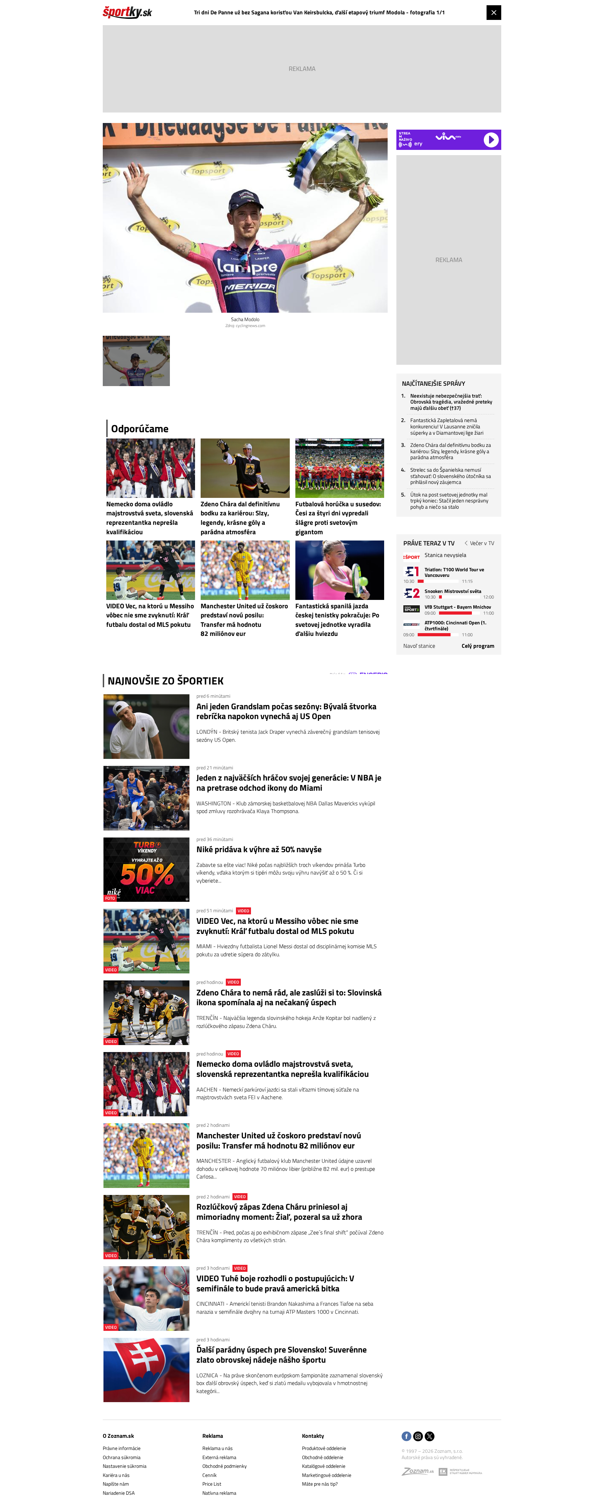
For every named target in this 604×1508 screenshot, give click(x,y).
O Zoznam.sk (118, 1435)
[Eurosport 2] (411, 593)
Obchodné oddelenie (322, 1457)
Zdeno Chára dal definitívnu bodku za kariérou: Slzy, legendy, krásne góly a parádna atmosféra (450, 451)
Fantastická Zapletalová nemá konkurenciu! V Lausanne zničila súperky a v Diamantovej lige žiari (446, 426)
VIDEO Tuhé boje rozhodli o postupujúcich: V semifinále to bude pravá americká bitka (275, 1283)
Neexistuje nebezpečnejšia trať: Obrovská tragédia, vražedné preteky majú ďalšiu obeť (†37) (451, 402)
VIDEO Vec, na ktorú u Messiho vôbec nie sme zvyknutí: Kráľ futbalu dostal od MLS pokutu (277, 926)
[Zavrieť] (494, 12)
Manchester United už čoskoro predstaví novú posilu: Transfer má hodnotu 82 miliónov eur (278, 1140)
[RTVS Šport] (411, 557)
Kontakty (313, 1435)
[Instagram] (418, 1436)
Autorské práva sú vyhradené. (432, 1457)
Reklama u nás (217, 1448)
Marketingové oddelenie (326, 1475)
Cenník (209, 1475)
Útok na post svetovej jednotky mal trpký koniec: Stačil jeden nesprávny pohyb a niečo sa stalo (449, 501)
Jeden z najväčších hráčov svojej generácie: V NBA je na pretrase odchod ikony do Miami (288, 783)
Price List (211, 1483)
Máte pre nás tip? (320, 1483)
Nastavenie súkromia (124, 1466)
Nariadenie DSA (119, 1492)
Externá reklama (219, 1457)
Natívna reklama (219, 1492)
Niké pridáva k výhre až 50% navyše (259, 849)
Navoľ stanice (419, 645)
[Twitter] (429, 1436)
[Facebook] (406, 1436)
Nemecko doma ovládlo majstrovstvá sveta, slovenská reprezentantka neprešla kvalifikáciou (282, 1069)
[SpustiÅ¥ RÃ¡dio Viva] (448, 136)
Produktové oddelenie (324, 1448)
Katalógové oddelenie (323, 1466)
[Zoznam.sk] (420, 1473)
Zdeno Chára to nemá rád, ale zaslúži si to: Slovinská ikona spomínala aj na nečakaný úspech (289, 997)
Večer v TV (482, 543)
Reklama (212, 1435)
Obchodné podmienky (224, 1466)
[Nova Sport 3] (411, 609)
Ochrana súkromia (122, 1457)
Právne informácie (122, 1448)
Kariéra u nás (116, 1475)
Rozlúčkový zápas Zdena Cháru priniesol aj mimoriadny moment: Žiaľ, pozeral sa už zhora (279, 1212)
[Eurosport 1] (411, 571)
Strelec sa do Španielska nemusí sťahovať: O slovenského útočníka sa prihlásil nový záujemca (450, 476)
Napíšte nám (116, 1483)
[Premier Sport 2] (411, 624)
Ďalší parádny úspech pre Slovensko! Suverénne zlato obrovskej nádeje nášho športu (281, 1354)
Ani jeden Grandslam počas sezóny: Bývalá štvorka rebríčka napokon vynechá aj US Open (286, 711)
